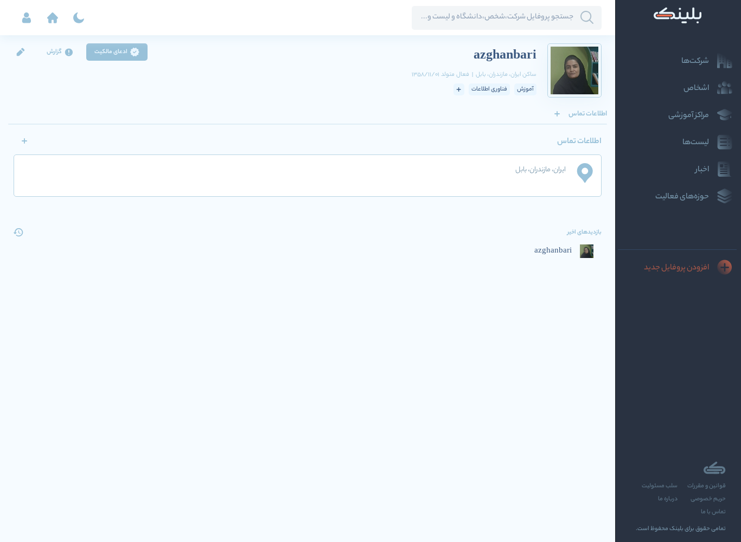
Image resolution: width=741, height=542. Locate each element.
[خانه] (53, 18)
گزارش (54, 52)
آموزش (525, 89)
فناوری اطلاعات (489, 89)
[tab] (587, 114)
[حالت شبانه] (79, 18)
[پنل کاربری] (27, 18)
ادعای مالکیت (110, 52)
